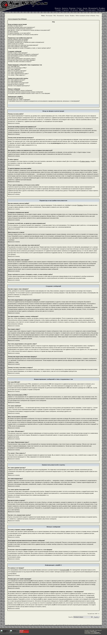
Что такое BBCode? (14, 66)
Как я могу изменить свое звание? (18, 46)
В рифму (102, 8)
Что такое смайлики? (14, 69)
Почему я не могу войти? (15, 26)
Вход (97, 15)
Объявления (101, 10)
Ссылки (58, 10)
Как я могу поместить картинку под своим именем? (23, 45)
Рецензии (72, 8)
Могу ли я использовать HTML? (17, 68)
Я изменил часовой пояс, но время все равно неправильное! (26, 42)
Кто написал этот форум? (15, 98)
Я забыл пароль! (13, 31)
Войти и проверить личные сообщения (85, 15)
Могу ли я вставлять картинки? (17, 70)
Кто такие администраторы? (16, 80)
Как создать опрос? (14, 57)
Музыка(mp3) (93, 8)
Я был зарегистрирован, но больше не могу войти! (23, 34)
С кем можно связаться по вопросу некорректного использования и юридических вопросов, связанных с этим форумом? (44, 101)
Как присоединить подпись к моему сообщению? (22, 56)
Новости (58, 8)
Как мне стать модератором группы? (19, 85)
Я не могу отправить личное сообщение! (20, 90)
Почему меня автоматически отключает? (20, 29)
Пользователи (60, 15)
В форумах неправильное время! (18, 41)
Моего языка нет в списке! (16, 43)
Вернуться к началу (14, 123)
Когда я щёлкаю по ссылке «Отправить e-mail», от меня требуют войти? (29, 48)
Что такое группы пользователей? (18, 83)
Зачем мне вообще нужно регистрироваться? (21, 27)
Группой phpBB (64, 570)
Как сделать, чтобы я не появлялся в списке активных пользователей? (29, 30)
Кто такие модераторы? (15, 81)
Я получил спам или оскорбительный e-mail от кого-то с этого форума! (29, 93)
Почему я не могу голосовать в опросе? (19, 61)
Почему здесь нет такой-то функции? (19, 99)
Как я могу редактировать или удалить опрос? (21, 58)
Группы (67, 15)
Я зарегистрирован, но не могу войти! (19, 33)
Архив (85, 8)
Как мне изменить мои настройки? (18, 39)
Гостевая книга (90, 10)
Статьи (79, 8)
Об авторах (74, 10)
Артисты (65, 8)
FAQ (55, 15)
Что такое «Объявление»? (16, 72)
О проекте (65, 10)
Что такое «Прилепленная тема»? (18, 73)
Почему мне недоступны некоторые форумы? (21, 60)
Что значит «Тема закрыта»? (16, 75)
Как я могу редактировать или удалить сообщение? (23, 54)
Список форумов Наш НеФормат (17, 19)
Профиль (72, 15)
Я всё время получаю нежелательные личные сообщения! (25, 92)
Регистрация (49, 15)
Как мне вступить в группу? (16, 84)
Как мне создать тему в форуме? (17, 53)
